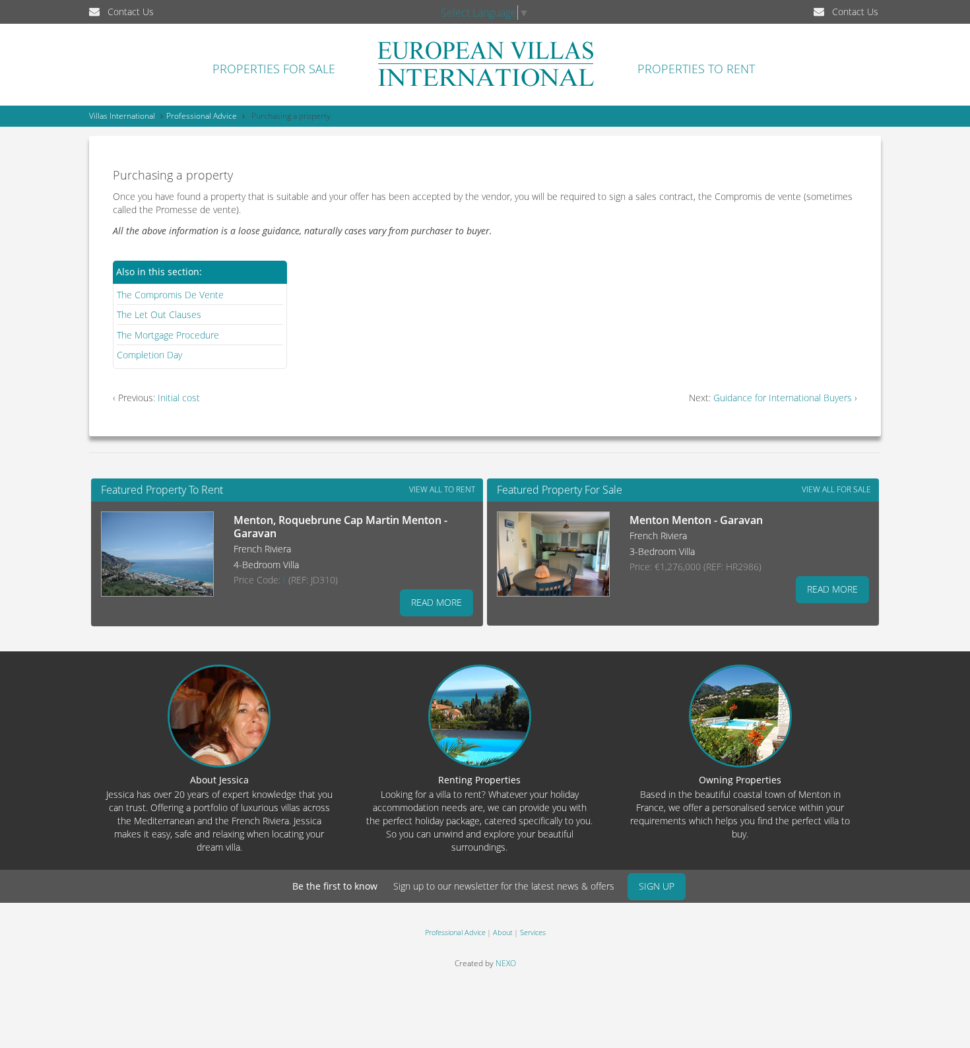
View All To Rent (442, 489)
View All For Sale (836, 489)
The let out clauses (159, 314)
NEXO (506, 963)
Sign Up (656, 886)
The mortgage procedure (168, 335)
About (503, 932)
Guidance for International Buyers (782, 397)
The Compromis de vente (170, 294)
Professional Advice (201, 115)
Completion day (149, 354)
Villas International (122, 115)
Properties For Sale (273, 69)
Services (533, 932)
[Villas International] (485, 86)
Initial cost (179, 397)
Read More (436, 602)
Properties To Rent (696, 69)
